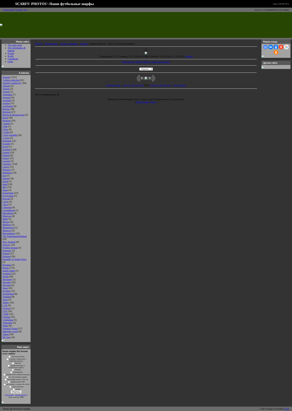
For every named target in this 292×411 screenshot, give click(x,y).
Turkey (5, 302)
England (6, 149)
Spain (5, 288)
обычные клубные (17, 356)
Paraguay (6, 250)
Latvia (5, 201)
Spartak (6, 77)
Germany (6, 164)
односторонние (18, 387)
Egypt (5, 146)
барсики (18, 363)
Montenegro (8, 227)
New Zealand (9, 242)
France (5, 158)
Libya (5, 204)
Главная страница (8, 10)
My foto (6, 337)
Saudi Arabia (8, 270)
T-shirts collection (10, 80)
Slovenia (6, 285)
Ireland (5, 178)
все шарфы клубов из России (17, 379)
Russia (5, 268)
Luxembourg (8, 210)
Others (5, 334)
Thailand (6, 296)
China (5, 129)
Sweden (6, 291)
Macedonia (7, 213)
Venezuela (7, 322)
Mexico (6, 222)
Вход (26, 10)
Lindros (189, 56)
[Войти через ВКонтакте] (270, 47)
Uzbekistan (7, 320)
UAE (5, 305)
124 (141, 85)
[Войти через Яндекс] (281, 47)
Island (5, 181)
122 (133, 85)
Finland (6, 155)
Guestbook (13, 59)
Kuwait (6, 198)
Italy (4, 187)
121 (129, 85)
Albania (6, 86)
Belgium (6, 112)
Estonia (6, 152)
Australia (6, 100)
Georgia (6, 161)
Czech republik (9, 135)
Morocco (6, 230)
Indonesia (7, 172)
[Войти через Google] (286, 47)
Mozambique (8, 233)
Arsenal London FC (12, 83)
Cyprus (5, 138)
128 (160, 85)
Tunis (5, 299)
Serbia (5, 276)
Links (10, 61)
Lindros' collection (69, 43)
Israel (5, 184)
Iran (4, 175)
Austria (5, 103)
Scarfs (11, 56)
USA (4, 311)
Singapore (7, 279)
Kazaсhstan (8, 193)
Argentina (7, 94)
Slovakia (6, 282)
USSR (5, 314)
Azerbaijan (7, 106)
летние (18, 389)
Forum (11, 53)
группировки (18, 372)
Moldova (6, 224)
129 (164, 85)
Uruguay (6, 308)
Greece (5, 167)
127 (156, 85)
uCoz (286, 408)
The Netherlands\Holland (14, 236)
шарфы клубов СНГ (18, 382)
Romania (6, 265)
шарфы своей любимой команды (18, 374)
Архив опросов (20, 395)
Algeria (6, 89)
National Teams (9, 328)
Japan (5, 190)
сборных (18, 370)
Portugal (6, 256)
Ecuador (6, 143)
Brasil (5, 117)
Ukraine (6, 317)
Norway (6, 245)
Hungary (6, 170)
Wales (5, 325)
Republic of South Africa (14, 259)
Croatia (5, 132)
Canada (6, 123)
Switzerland (8, 294)
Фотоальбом (51, 43)
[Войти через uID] (265, 47)
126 (151, 85)
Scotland (6, 273)
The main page (15, 45)
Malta (5, 219)
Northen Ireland (10, 247)
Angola (6, 91)
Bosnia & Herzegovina (13, 115)
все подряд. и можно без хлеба (18, 384)
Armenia (6, 97)
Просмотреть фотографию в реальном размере (146, 62)
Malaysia (6, 216)
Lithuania (7, 207)
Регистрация (19, 10)
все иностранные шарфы (18, 377)
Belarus (6, 109)
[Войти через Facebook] (276, 47)
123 (137, 85)
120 (124, 85)
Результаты (10, 395)
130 (168, 85)
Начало (38, 43)
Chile (5, 126)
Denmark (6, 141)
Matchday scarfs (10, 331)
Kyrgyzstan (8, 196)
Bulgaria (6, 120)
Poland (5, 253)
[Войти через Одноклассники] (276, 52)
